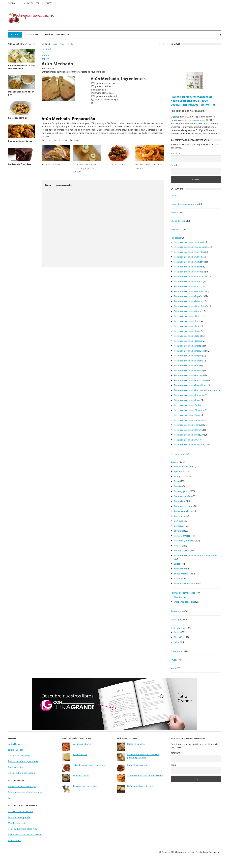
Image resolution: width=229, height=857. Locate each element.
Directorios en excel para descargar (25, 792)
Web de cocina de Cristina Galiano (25, 834)
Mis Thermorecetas (17, 822)
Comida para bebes (183, 510)
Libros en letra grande (19, 817)
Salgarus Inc (214, 852)
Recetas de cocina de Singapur (189, 410)
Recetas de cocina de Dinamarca (190, 291)
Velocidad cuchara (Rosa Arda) (23, 828)
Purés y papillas (181, 550)
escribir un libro (15, 749)
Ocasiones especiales (184, 601)
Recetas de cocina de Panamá (188, 360)
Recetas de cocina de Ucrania (188, 429)
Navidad (178, 596)
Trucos (174, 659)
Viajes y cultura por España (21, 772)
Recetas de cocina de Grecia (187, 311)
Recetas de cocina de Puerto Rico (190, 380)
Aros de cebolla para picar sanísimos (145, 775)
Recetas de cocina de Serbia (187, 405)
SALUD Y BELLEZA (30, 3)
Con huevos (180, 515)
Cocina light (180, 501)
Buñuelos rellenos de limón (140, 786)
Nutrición (178, 637)
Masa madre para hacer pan (21, 93)
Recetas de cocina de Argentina (189, 251)
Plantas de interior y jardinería (23, 761)
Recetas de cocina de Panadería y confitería (195, 555)
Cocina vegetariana (183, 506)
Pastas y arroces (182, 535)
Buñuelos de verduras (20, 141)
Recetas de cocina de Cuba (187, 286)
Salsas (177, 563)
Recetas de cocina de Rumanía (189, 395)
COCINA (12, 3)
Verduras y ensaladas (184, 583)
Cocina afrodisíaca (183, 496)
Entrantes (179, 530)
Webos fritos (14, 840)
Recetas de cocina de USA (186, 439)
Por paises (176, 237)
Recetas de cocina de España (188, 296)
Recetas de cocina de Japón (187, 335)
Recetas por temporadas (183, 592)
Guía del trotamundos (19, 755)
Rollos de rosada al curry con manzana (21, 67)
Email (174, 165)
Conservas (179, 525)
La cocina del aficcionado (20, 811)
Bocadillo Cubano (136, 744)
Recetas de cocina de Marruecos (190, 350)
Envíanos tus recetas (57, 34)
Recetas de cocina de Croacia (188, 281)
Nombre (175, 153)
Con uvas (178, 520)
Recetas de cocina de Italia (187, 330)
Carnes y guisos (181, 491)
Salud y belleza (178, 628)
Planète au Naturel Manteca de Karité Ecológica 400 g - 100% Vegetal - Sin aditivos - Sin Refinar (193, 101)
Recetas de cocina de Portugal (189, 375)
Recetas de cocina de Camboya (189, 261)
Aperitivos (179, 471)
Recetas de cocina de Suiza (187, 414)
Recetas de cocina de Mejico (188, 355)
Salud (177, 642)
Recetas (174, 462)
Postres (178, 545)
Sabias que (176, 619)
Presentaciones (178, 453)
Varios (177, 578)
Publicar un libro (16, 767)
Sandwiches (180, 568)
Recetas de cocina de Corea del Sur (191, 276)
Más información (198, 120)
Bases (177, 481)
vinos (173, 668)
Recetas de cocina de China (187, 266)
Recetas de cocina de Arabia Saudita (192, 246)
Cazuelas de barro (82, 744)
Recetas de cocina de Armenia (189, 256)
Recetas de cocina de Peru (187, 365)
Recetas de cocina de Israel (187, 325)
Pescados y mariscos (184, 540)
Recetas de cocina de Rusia (187, 400)
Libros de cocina (179, 220)
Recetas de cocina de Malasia (188, 345)
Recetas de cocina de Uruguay (189, 434)
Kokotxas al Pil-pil (17, 117)
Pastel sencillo (80, 754)
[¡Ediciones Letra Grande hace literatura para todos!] (114, 728)
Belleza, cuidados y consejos (22, 786)
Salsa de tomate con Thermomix (89, 765)
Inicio (16, 34)
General (174, 212)
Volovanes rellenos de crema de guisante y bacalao (143, 756)
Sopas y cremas (181, 573)
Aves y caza (179, 476)
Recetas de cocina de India (187, 321)
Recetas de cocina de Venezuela (189, 444)
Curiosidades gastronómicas (185, 203)
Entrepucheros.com (185, 852)
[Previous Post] (159, 44)
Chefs (173, 195)
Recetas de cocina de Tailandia (189, 419)
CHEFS (49, 3)
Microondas (177, 229)
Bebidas (178, 486)
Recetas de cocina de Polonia (188, 370)
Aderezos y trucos (183, 466)
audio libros (14, 744)
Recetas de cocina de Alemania (189, 241)
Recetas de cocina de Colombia (189, 271)
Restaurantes (177, 611)
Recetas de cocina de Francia (188, 301)
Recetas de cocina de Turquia (188, 424)
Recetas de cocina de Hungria (188, 316)
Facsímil (12, 798)
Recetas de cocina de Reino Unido (190, 385)
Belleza (177, 632)
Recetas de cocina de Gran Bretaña (191, 306)
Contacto (32, 34)
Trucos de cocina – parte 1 (86, 786)
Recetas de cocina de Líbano (188, 340)
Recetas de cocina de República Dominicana (195, 390)
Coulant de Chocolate (20, 164)
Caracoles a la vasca (137, 765)
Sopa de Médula (81, 775)
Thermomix (176, 651)
